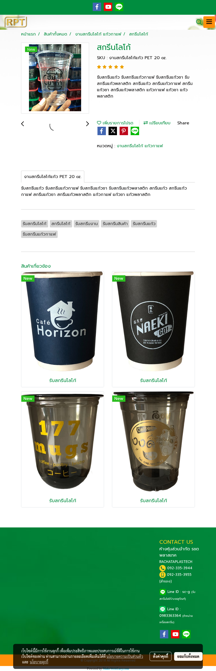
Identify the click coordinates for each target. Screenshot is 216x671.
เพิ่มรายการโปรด (117, 123)
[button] (197, 22)
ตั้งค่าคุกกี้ (160, 656)
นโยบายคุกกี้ (39, 661)
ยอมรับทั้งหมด (188, 656)
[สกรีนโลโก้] (55, 78)
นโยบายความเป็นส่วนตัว (124, 656)
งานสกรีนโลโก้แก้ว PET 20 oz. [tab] (52, 177)
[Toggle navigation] (209, 22)
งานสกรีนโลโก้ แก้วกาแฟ (140, 146)
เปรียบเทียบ (159, 123)
